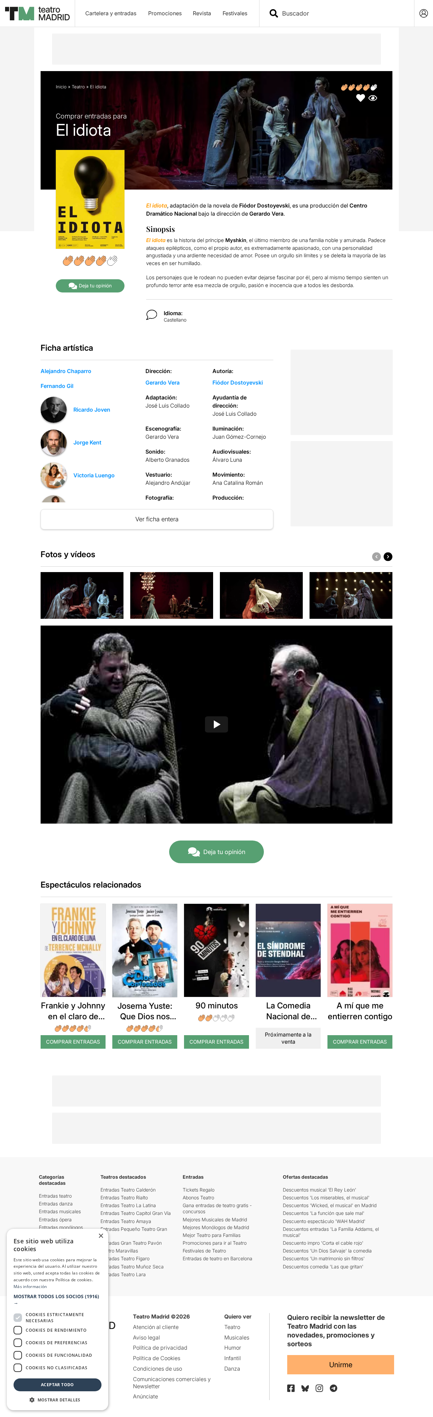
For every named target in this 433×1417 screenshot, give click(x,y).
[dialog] (57, 1319)
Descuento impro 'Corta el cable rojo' (323, 1243)
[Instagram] (319, 1388)
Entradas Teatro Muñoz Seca (132, 1266)
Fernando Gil (57, 386)
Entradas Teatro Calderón (128, 1190)
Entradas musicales (60, 1211)
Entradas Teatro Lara (123, 1274)
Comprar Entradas (73, 1042)
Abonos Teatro (198, 1197)
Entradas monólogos (61, 1227)
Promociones (165, 13)
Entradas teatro (55, 1196)
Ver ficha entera (157, 519)
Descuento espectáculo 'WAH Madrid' (324, 1221)
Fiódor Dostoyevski (237, 382)
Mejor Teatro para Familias (212, 1235)
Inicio (61, 86)
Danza (232, 1368)
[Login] (423, 13)
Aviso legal (146, 1337)
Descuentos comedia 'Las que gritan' (323, 1266)
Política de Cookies (156, 1358)
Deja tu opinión (95, 285)
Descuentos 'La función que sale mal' (323, 1213)
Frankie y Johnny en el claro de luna (73, 1016)
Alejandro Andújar (167, 482)
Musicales (236, 1337)
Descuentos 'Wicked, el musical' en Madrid (330, 1205)
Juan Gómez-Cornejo (239, 436)
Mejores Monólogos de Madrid (216, 1227)
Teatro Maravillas (119, 1251)
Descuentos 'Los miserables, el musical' (326, 1197)
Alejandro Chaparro (66, 371)
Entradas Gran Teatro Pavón (131, 1243)
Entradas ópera (55, 1219)
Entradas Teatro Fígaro (125, 1258)
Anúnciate (145, 1396)
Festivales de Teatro (204, 1251)
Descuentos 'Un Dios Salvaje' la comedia (327, 1251)
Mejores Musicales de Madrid (215, 1219)
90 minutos (217, 1005)
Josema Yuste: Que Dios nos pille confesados (144, 1016)
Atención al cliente (156, 1327)
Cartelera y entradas (110, 13)
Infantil (232, 1358)
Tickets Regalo (198, 1190)
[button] (57, 1299)
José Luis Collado (167, 405)
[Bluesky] (305, 1388)
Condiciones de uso (157, 1368)
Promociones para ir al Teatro (215, 1243)
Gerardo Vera (162, 382)
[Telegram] (333, 1388)
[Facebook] (291, 1388)
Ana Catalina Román (237, 482)
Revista (202, 13)
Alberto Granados (167, 459)
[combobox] (342, 13)
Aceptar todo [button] (57, 1385)
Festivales (235, 13)
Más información (30, 1286)
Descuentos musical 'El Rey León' (319, 1190)
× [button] (100, 1236)
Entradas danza (56, 1203)
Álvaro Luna (227, 459)
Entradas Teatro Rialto (124, 1197)
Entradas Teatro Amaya (125, 1221)
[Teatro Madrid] (37, 13)
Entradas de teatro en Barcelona (217, 1258)
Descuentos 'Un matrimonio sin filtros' (324, 1258)
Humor (232, 1347)
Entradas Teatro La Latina (128, 1205)
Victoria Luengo (94, 475)
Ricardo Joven (91, 409)
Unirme (340, 1364)
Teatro (78, 86)
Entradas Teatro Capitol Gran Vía (135, 1213)
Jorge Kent (87, 442)
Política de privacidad (160, 1347)
